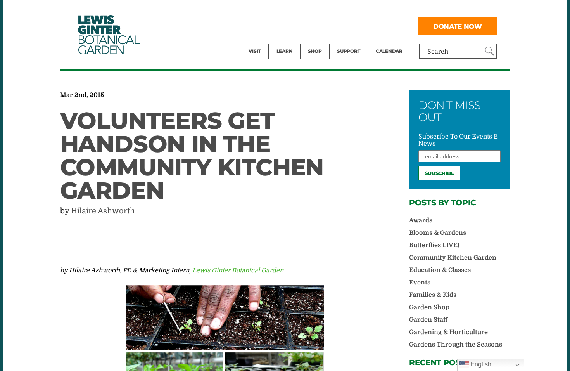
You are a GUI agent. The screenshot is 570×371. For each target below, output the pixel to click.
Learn (284, 51)
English (480, 364)
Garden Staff (428, 319)
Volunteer (351, 41)
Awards (420, 220)
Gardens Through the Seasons (455, 344)
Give (343, 25)
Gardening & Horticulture (448, 332)
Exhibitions (265, 41)
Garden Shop (429, 307)
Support (348, 51)
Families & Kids (432, 294)
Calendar (389, 51)
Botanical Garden (108, 35)
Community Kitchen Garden (452, 257)
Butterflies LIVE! (434, 245)
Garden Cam (295, 25)
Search (437, 51)
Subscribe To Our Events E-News (459, 140)
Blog (282, 41)
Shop (315, 51)
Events (259, 25)
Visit (255, 51)
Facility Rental (270, 10)
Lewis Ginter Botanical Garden (237, 270)
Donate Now (457, 26)
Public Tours (295, 10)
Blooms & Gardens (437, 232)
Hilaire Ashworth (103, 210)
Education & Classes (440, 270)
